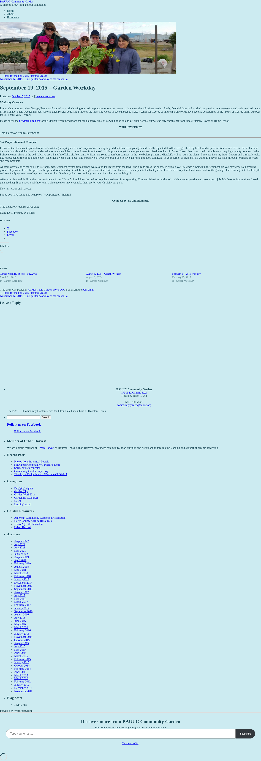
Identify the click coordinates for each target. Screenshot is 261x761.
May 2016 (20, 624)
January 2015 (21, 662)
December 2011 (23, 687)
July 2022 (19, 544)
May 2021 (20, 550)
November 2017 (23, 585)
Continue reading (130, 743)
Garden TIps (35, 289)
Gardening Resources (26, 497)
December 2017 (23, 582)
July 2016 (19, 617)
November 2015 (23, 636)
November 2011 (23, 691)
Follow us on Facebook (24, 424)
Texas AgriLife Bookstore (28, 524)
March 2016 (21, 627)
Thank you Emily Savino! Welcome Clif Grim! (40, 474)
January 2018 (21, 579)
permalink (88, 289)
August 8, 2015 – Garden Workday (103, 273)
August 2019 (21, 557)
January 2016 (21, 633)
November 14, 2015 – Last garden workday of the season (34, 78)
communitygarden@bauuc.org (134, 404)
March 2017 (21, 601)
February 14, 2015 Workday (186, 273)
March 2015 (21, 655)
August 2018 (21, 566)
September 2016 (23, 611)
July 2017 (19, 595)
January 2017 (21, 608)
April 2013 (20, 671)
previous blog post (29, 120)
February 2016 (22, 630)
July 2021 (19, 547)
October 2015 (22, 640)
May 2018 (20, 569)
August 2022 (21, 541)
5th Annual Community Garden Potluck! (37, 464)
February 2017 (22, 604)
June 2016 (20, 620)
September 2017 (23, 588)
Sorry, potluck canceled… (28, 467)
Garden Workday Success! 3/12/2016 (18, 273)
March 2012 (21, 678)
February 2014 (22, 668)
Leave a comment (45, 96)
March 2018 (21, 573)
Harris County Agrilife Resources (33, 520)
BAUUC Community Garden (16, 1)
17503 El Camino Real (134, 392)
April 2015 (20, 652)
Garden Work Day (54, 289)
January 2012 (21, 684)
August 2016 (21, 614)
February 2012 (22, 681)
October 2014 (22, 665)
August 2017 (21, 592)
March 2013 (21, 675)
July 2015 (19, 646)
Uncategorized (22, 504)
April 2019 (20, 560)
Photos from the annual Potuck (31, 461)
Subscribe (245, 733)
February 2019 (22, 563)
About (10, 13)
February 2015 (22, 659)
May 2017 (20, 598)
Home (10, 10)
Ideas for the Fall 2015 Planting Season (23, 75)
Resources (13, 17)
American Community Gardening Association (40, 517)
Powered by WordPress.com (16, 710)
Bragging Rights (23, 488)
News (17, 500)
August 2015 (21, 643)
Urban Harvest (46, 447)
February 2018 (22, 576)
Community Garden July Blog (31, 471)
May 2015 (20, 649)
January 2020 (21, 553)
